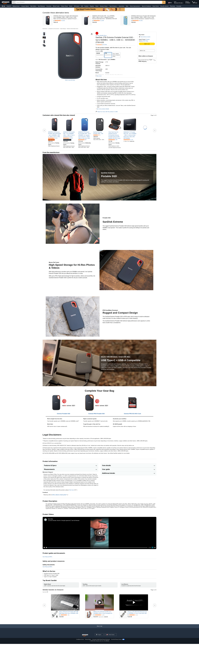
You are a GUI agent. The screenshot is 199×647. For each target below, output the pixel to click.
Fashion (86, 6)
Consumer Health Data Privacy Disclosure (101, 639)
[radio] (44, 33)
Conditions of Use (80, 639)
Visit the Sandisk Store (101, 35)
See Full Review (75, 520)
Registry (92, 6)
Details (148, 39)
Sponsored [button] (45, 591)
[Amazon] (5, 2)
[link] (66, 22)
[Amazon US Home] (85, 635)
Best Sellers (33, 6)
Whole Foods (56, 6)
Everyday (179, 6)
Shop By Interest (164, 6)
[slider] (97, 547)
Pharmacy (172, 6)
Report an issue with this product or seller (107, 111)
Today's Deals (64, 6)
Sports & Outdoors (146, 6)
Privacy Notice (88, 639)
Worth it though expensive (63, 520)
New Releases (41, 6)
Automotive (121, 6)
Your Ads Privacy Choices (116, 639)
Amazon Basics (25, 6)
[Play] (44, 547)
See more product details (103, 108)
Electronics (45, 28)
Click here (71, 490)
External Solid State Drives (72, 28)
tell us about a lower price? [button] (59, 494)
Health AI (9, 6)
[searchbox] (89, 2)
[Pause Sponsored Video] (77, 605)
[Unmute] (155, 547)
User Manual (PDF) (47, 556)
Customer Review (52, 520)
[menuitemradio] (152, 547)
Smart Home (156, 6)
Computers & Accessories (53, 28)
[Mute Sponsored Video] (77, 608)
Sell (82, 6)
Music (97, 6)
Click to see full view (70, 80)
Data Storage (63, 28)
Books (70, 6)
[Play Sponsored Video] (99, 602)
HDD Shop (145, 41)
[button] (3, 6)
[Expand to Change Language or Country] (103, 634)
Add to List (142, 50)
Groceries (48, 6)
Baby (127, 6)
